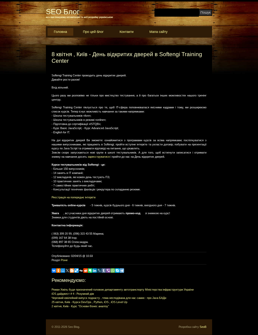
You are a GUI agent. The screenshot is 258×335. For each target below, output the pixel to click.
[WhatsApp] (112, 270)
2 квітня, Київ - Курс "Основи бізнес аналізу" (80, 306)
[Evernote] (90, 270)
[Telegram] (122, 270)
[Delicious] (76, 270)
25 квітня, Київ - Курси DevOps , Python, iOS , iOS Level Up (89, 302)
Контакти (127, 32)
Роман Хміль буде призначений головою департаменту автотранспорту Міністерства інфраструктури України (123, 289)
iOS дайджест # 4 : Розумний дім (73, 293)
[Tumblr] (103, 270)
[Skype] (117, 270)
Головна (60, 32)
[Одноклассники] (58, 270)
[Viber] (108, 270)
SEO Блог (63, 12)
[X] (67, 270)
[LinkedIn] (94, 270)
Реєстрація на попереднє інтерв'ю (74, 197)
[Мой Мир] (63, 270)
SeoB (203, 326)
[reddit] (85, 270)
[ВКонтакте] (54, 270)
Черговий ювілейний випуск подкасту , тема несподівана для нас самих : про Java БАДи (109, 297)
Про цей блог (93, 32)
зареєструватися (99, 156)
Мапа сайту (158, 32)
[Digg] (81, 270)
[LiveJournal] (99, 270)
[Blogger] (72, 270)
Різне (64, 260)
